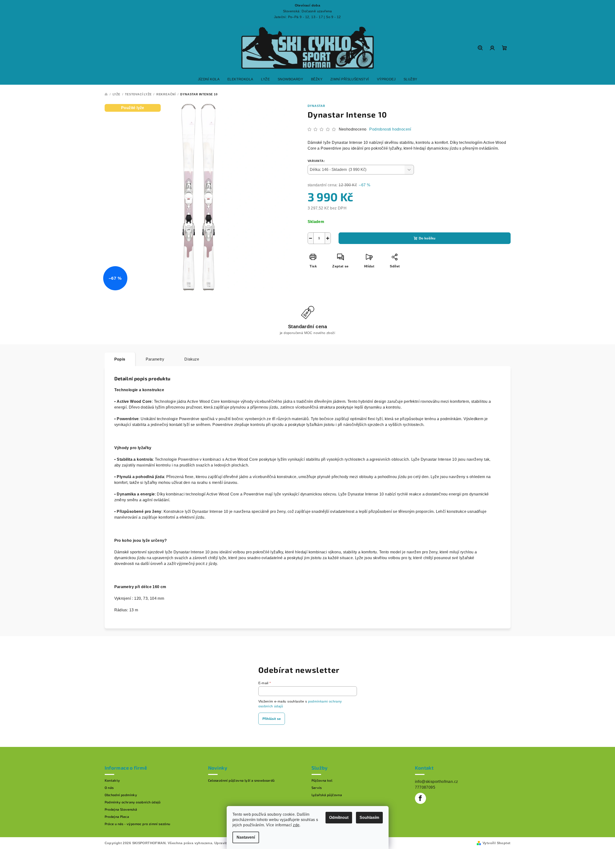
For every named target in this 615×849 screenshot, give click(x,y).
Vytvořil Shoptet (496, 843)
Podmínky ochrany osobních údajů (133, 802)
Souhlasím (369, 817)
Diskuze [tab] (191, 359)
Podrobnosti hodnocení (390, 129)
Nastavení (246, 837)
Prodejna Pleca (117, 816)
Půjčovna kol (322, 780)
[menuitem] (208, 79)
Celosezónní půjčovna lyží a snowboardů (241, 780)
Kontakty (112, 780)
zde (296, 825)
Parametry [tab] (155, 359)
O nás (109, 787)
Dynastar (316, 106)
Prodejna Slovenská (121, 809)
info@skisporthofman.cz (436, 781)
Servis (316, 787)
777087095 (425, 787)
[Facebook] (420, 798)
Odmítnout (338, 817)
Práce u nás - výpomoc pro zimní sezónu (137, 824)
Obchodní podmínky (121, 795)
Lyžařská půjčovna (326, 795)
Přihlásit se (271, 719)
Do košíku (427, 238)
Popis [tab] (119, 359)
